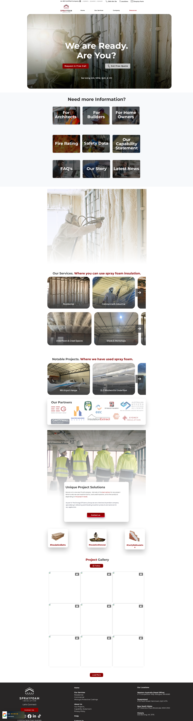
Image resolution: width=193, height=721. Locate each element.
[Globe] (80, 1)
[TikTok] (39, 716)
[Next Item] (139, 293)
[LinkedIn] (34, 716)
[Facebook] (29, 716)
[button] (102, 10)
